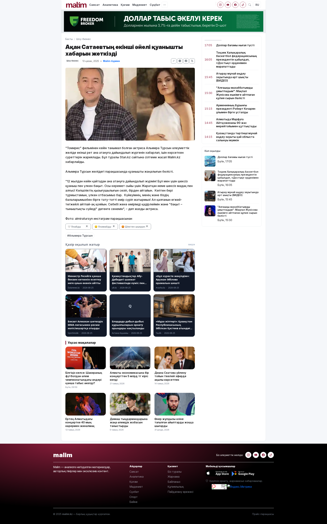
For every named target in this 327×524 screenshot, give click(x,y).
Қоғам (125, 4)
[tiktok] (243, 5)
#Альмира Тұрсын (80, 235)
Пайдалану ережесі (180, 491)
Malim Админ (111, 61)
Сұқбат (155, 4)
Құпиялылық (176, 486)
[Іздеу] (250, 5)
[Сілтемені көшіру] (173, 61)
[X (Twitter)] (192, 61)
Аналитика (110, 4)
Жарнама (174, 476)
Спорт (133, 497)
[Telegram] (180, 61)
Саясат (94, 4)
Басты (69, 39)
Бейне (133, 502)
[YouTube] (228, 5)
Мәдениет (139, 4)
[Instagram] (220, 5)
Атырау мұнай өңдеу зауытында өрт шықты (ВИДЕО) (232, 77)
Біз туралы (175, 471)
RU (257, 4)
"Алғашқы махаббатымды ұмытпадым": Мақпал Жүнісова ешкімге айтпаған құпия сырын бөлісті (235, 93)
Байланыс (174, 481)
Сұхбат (134, 491)
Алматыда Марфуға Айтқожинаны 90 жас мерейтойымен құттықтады (236, 123)
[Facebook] (235, 5)
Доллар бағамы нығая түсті (235, 45)
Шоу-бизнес (83, 39)
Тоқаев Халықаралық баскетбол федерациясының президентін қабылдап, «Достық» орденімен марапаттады (236, 59)
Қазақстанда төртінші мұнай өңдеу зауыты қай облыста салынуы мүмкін (236, 137)
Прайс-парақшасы (263, 514)
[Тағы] (165, 5)
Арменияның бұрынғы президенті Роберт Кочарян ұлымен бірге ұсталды (235, 109)
